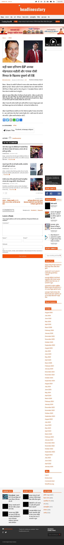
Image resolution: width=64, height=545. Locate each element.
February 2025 (49, 366)
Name (4, 238)
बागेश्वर (14, 125)
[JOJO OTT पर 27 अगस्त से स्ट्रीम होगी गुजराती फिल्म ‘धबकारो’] (26, 504)
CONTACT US (4, 1)
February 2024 (49, 401)
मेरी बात (19, 17)
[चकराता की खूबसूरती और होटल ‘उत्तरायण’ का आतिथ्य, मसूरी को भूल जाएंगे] (47, 214)
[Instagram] (44, 1)
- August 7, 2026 (12, 168)
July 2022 (48, 457)
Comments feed (49, 481)
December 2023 (49, 407)
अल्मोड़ (45, 512)
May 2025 (48, 357)
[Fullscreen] (60, 45)
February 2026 (49, 330)
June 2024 (48, 389)
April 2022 (48, 463)
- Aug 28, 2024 (53, 231)
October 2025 (49, 342)
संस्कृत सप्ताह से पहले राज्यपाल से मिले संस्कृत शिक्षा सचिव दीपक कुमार (26, 21)
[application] (53, 41)
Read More (11, 159)
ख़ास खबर (44, 17)
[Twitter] (36, 1)
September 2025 (50, 345)
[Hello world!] (47, 206)
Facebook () (34, 210)
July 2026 (48, 315)
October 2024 (49, 377)
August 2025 (48, 348)
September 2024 (50, 380)
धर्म (15, 17)
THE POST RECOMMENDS (10, 143)
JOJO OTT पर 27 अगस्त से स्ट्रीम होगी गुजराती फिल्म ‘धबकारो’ (52, 273)
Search (59, 1)
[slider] (52, 44)
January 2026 (49, 333)
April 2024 (48, 395)
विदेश (38, 17)
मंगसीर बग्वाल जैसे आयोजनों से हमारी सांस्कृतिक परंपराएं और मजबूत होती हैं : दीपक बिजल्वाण (14, 180)
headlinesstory (7, 80)
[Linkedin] (53, 1)
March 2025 (48, 363)
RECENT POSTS (28, 491)
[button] (53, 42)
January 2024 (49, 404)
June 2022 (48, 460)
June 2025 (48, 354)
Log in (47, 475)
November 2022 (49, 446)
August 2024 (48, 383)
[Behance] (47, 1)
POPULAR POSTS (50, 199)
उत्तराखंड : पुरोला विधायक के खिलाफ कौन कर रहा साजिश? (56, 226)
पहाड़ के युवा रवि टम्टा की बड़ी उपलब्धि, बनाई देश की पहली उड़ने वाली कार (15, 165)
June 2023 (48, 425)
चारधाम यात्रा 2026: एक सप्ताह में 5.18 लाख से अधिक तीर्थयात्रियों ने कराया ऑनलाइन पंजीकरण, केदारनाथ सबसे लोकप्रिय (14, 517)
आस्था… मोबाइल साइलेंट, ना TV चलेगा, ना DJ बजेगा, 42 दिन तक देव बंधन (11, 202)
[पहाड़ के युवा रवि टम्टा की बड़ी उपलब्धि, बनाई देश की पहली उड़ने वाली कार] (36, 169)
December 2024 (49, 372)
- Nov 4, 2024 (53, 221)
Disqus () (40, 210)
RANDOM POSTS (7, 491)
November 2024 (49, 374)
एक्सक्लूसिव (33, 17)
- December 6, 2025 (13, 153)
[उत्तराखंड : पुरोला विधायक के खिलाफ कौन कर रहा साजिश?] (47, 226)
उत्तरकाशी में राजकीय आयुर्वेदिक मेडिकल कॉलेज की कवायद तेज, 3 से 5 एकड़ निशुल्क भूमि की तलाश (53, 287)
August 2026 (48, 312)
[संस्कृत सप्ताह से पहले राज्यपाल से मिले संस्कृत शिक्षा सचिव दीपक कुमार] (26, 496)
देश (49, 17)
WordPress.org (49, 484)
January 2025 (49, 369)
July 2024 (48, 386)
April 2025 (48, 360)
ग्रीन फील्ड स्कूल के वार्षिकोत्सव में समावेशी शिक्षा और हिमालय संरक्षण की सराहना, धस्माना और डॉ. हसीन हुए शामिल (15, 149)
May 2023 (48, 428)
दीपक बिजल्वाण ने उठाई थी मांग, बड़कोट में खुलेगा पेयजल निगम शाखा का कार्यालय (56, 238)
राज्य (6, 17)
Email (25, 238)
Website (4, 244)
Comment (5, 223)
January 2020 (49, 466)
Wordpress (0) (26, 210)
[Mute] (58, 45)
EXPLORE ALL (58, 199)
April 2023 (48, 431)
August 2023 (48, 419)
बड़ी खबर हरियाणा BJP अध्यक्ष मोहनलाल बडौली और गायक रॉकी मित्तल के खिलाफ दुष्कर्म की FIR (33, 202)
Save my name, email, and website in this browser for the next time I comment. (22, 251)
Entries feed (48, 478)
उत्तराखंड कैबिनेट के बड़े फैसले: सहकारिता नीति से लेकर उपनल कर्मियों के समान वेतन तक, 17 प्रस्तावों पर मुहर (35, 514)
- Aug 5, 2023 (53, 206)
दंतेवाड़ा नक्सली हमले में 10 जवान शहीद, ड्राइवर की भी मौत (14, 507)
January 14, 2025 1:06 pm (18, 80)
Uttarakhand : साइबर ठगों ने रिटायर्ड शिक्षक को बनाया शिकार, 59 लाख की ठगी (14, 498)
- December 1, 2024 (13, 183)
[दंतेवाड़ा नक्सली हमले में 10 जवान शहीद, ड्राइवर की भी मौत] (5, 506)
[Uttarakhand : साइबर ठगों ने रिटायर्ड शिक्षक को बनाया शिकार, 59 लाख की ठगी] (5, 496)
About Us (10, 1)
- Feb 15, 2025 (54, 244)
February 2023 (49, 437)
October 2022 (49, 449)
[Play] (47, 45)
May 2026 (48, 321)
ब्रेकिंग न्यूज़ (48, 21)
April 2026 (48, 324)
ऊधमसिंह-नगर (47, 501)
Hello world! (54, 203)
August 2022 (48, 454)
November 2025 (49, 339)
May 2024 (48, 392)
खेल (11, 17)
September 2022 (50, 452)
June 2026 (48, 318)
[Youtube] (51, 1)
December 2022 (49, 443)
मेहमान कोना (25, 17)
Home (2, 17)
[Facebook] (38, 1)
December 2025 (49, 336)
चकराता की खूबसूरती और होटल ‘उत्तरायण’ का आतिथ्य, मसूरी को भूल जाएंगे (56, 215)
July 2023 (48, 422)
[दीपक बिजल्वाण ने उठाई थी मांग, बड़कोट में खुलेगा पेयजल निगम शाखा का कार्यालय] (47, 237)
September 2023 (50, 416)
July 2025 (48, 351)
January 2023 (49, 440)
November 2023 (49, 410)
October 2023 (49, 413)
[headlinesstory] (32, 9)
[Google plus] (41, 1)
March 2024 (48, 398)
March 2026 (48, 327)
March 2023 (48, 434)
